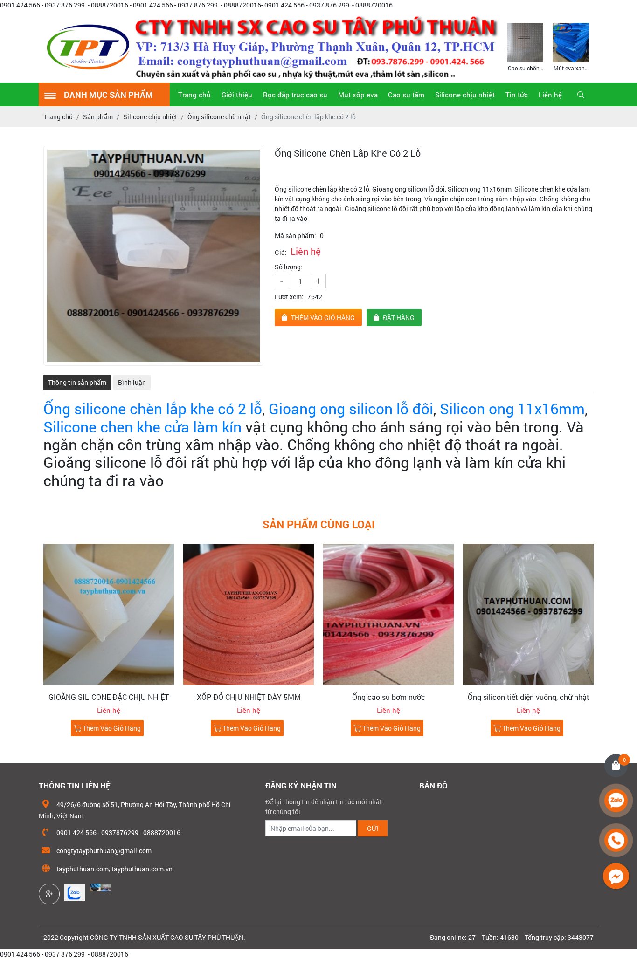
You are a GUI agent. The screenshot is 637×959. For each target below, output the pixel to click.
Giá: (281, 252)
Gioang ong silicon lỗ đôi (351, 408)
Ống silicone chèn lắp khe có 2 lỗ (152, 408)
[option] (525, 46)
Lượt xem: (289, 296)
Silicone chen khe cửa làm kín (144, 427)
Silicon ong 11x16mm (512, 408)
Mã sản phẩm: (295, 235)
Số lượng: (289, 266)
